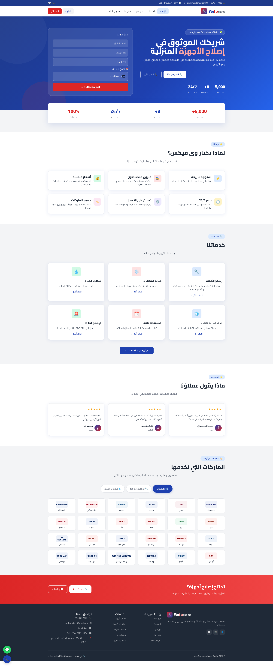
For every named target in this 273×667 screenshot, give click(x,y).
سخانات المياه (120, 629)
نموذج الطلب (114, 11)
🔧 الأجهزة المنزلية (139, 489)
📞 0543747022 (218, 3)
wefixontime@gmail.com (76, 623)
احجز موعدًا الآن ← (90, 87)
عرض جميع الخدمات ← (137, 350)
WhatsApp (83, 628)
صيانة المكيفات (119, 624)
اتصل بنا (127, 11)
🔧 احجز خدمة (80, 589)
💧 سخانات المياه (112, 489)
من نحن (139, 11)
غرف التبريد (121, 635)
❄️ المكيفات (163, 489)
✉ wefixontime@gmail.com (196, 3)
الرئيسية (163, 11)
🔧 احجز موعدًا (174, 74)
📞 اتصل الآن (151, 74)
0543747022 (81, 618)
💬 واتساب (57, 589)
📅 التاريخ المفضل (120, 69)
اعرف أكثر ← (197, 295)
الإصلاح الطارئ (120, 640)
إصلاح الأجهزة (120, 618)
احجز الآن (55, 11)
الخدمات (151, 11)
